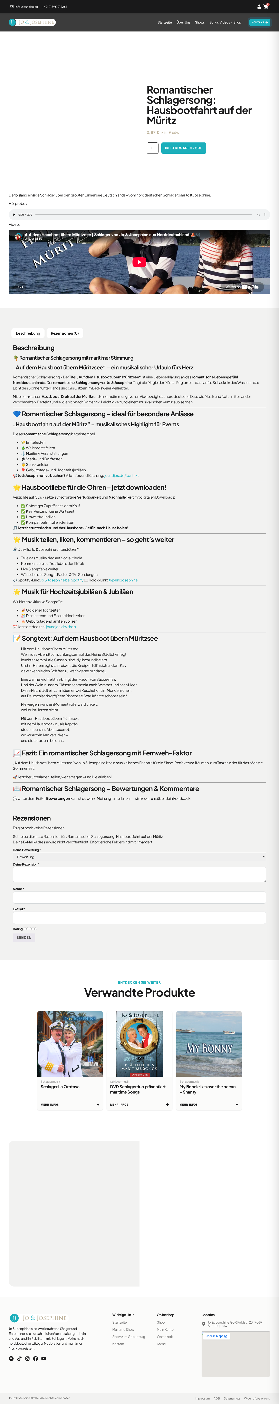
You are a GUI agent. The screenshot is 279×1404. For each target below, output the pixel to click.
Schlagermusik (50, 1081)
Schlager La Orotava (60, 1086)
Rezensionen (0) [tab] (65, 333)
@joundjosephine (123, 580)
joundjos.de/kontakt (122, 475)
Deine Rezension (26, 864)
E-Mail (19, 909)
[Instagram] (27, 1358)
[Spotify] (11, 1358)
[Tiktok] (19, 1358)
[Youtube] (43, 1358)
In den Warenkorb (184, 148)
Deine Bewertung (27, 850)
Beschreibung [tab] (28, 333)
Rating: (18, 929)
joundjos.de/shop (61, 626)
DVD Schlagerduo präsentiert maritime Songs (137, 1089)
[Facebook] (35, 1358)
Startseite (165, 22)
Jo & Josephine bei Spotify (62, 580)
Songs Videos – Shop (225, 22)
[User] (259, 7)
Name (18, 889)
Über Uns (183, 22)
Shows (200, 22)
